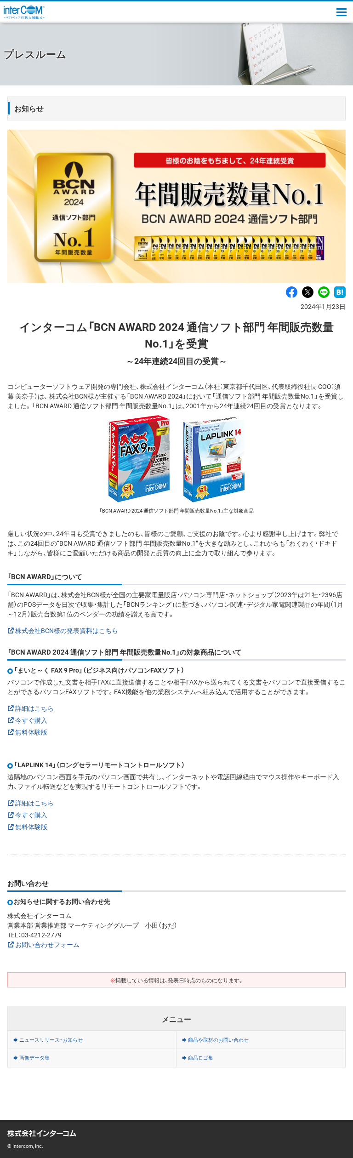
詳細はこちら (34, 708)
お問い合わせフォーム (47, 944)
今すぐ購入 (31, 719)
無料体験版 (31, 731)
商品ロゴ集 (200, 1057)
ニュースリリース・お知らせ (51, 1040)
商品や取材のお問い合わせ (218, 1040)
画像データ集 (34, 1057)
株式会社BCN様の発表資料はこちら (66, 630)
